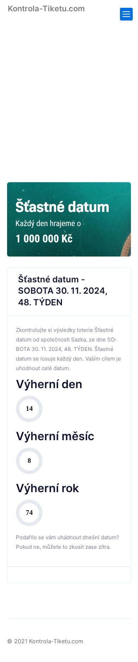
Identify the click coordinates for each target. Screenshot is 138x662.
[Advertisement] (69, 93)
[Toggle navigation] (126, 14)
